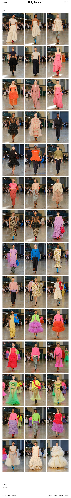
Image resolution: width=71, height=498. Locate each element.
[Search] (65, 2)
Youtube (55, 495)
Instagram (61, 495)
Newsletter (67, 495)
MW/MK (3, 495)
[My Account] (68, 2)
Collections (4, 2)
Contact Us (14, 495)
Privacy (9, 495)
